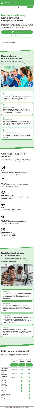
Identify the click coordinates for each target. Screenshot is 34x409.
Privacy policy (26, 407)
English (18, 7)
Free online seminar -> (17, 36)
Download (14, 365)
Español (23, 7)
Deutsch (14, 7)
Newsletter (29, 7)
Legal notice (19, 407)
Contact (21, 365)
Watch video (18, 32)
